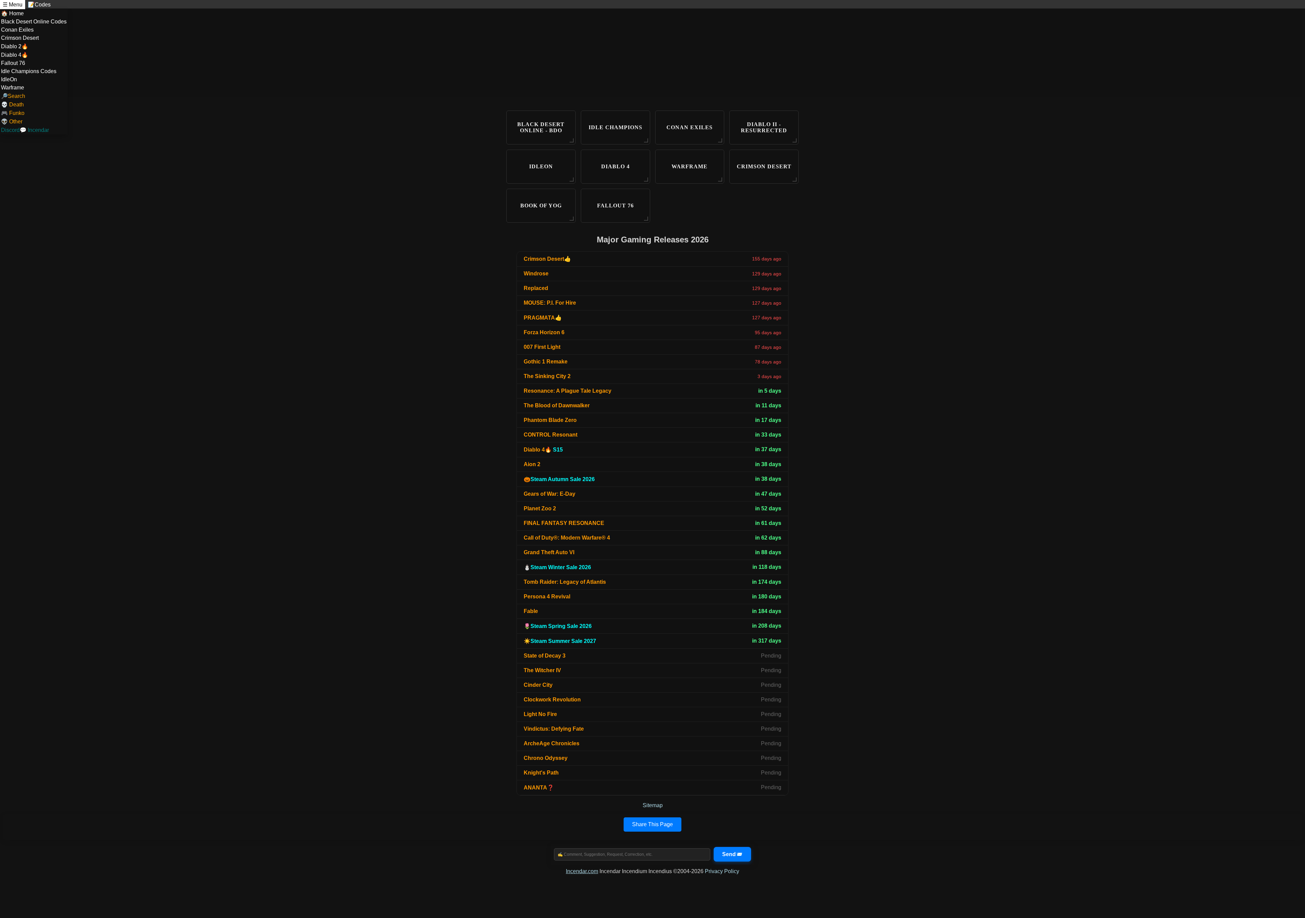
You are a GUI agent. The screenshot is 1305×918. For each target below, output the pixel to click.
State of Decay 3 (545, 656)
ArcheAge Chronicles (551, 743)
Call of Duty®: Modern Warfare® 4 (567, 538)
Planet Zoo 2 (540, 508)
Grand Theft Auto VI (549, 552)
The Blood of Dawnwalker (557, 405)
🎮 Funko (12, 113)
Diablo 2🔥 (14, 46)
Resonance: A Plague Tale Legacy (567, 391)
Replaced (536, 288)
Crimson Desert (20, 38)
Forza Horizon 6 (544, 332)
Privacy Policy (722, 871)
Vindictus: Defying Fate (554, 729)
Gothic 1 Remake (546, 361)
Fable (531, 611)
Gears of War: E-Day (549, 494)
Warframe (12, 87)
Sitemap (653, 805)
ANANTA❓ (539, 787)
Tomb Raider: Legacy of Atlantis (565, 582)
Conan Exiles (17, 30)
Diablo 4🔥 (14, 55)
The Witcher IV (542, 670)
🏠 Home (12, 13)
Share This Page (652, 824)
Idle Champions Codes (28, 71)
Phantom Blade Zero (550, 420)
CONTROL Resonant (550, 435)
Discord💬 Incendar (25, 130)
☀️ (560, 641)
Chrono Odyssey (546, 758)
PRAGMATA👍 (543, 318)
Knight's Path (541, 773)
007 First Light (542, 347)
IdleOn (9, 79)
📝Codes (39, 4)
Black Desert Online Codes (34, 21)
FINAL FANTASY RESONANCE (564, 523)
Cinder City (538, 685)
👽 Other (11, 121)
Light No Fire (540, 714)
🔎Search (13, 96)
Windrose (536, 273)
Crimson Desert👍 (547, 259)
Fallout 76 (13, 63)
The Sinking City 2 (547, 376)
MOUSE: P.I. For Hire (550, 303)
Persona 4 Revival (547, 596)
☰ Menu (12, 4)
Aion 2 (532, 464)
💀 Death (12, 104)
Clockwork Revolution (552, 699)
